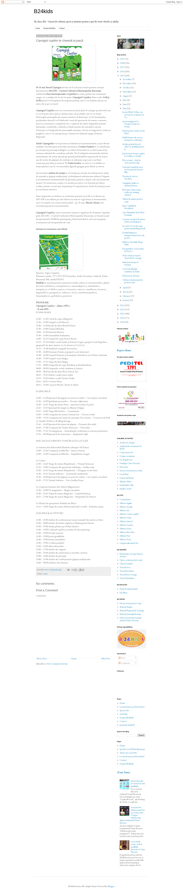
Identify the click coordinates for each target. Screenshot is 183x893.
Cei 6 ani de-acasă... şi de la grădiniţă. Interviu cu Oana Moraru (138, 846)
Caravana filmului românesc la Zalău (130, 270)
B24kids (43, 11)
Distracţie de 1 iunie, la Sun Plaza (133, 132)
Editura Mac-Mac (127, 532)
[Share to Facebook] (80, 569)
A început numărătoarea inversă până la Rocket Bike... (132, 169)
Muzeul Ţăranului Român (130, 614)
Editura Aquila (126, 503)
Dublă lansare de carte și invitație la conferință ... (132, 138)
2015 (122, 75)
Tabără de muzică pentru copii (132, 200)
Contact (62, 28)
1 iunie (45, 573)
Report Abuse (124, 350)
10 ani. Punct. (123, 772)
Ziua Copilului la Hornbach (129, 207)
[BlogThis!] (75, 569)
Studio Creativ (126, 488)
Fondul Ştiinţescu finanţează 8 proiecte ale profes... (133, 235)
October (126, 87)
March (126, 291)
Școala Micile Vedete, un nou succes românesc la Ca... (133, 114)
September (127, 91)
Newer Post (42, 658)
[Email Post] (68, 569)
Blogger (111, 886)
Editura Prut (125, 535)
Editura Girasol (126, 521)
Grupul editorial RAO (129, 543)
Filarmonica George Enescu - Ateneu (132, 555)
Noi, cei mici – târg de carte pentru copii (131, 161)
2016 (122, 71)
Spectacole (124, 710)
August (126, 96)
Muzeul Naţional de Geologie (132, 610)
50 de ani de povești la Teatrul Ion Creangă (131, 256)
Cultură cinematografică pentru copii (132, 281)
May (125, 108)
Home (38, 28)
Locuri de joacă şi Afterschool (132, 706)
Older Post (105, 658)
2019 (122, 59)
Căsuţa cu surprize (127, 456)
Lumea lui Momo (127, 477)
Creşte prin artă (126, 452)
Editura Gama (125, 517)
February (127, 296)
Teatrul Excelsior (127, 571)
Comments (125, 663)
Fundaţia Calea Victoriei (130, 463)
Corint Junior (125, 499)
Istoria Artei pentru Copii (130, 603)
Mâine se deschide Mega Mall (132, 243)
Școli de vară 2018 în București (132, 749)
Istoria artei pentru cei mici (131, 470)
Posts (122, 657)
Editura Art (124, 510)
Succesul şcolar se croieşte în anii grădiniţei (138, 783)
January (126, 300)
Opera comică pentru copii (131, 560)
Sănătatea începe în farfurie (130, 263)
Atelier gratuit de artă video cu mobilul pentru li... (133, 147)
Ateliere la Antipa (127, 442)
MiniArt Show (126, 481)
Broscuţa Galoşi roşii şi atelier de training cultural (131, 192)
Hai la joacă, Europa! (130, 275)
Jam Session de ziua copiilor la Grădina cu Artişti (133, 154)
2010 (122, 322)
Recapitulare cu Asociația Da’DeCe (133, 250)
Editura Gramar (126, 525)
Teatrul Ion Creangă (128, 574)
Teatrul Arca (125, 567)
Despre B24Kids (49, 28)
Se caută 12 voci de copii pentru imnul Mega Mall (133, 227)
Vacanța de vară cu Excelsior (130, 177)
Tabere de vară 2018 (128, 752)
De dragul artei (126, 459)
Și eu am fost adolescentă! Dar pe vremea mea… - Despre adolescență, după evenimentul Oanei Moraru (132, 815)
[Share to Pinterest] (83, 569)
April (125, 287)
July (124, 100)
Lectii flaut (124, 474)
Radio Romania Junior (129, 588)
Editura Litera (125, 528)
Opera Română (126, 563)
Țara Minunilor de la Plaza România (133, 213)
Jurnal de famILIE (127, 725)
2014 (122, 305)
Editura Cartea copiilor (129, 514)
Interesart (124, 466)
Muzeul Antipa (126, 606)
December (127, 79)
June (125, 104)
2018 (122, 63)
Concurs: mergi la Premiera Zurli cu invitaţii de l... (133, 220)
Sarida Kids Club (126, 485)
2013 (122, 309)
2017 (122, 67)
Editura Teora (125, 539)
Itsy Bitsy (123, 592)
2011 (122, 318)
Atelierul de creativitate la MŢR (130, 447)
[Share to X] (78, 569)
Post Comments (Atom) (57, 663)
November (127, 83)
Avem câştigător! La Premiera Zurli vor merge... (131, 124)
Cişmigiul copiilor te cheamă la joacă (130, 184)
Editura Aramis (126, 506)
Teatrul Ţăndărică (127, 578)
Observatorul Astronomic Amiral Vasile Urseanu (130, 619)
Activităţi (123, 714)
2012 (122, 313)
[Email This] (73, 569)
